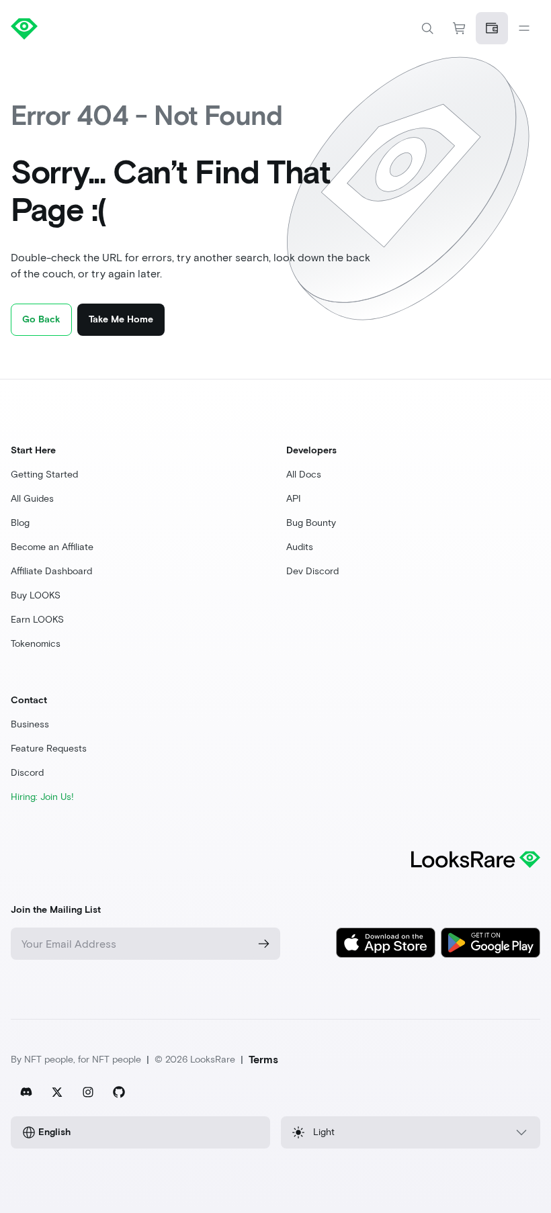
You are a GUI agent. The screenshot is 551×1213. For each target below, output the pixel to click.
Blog (20, 523)
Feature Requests (49, 748)
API (293, 498)
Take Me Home (121, 319)
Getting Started (44, 474)
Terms (263, 1059)
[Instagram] (88, 1092)
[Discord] (26, 1092)
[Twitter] (57, 1092)
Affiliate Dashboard (51, 571)
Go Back (41, 319)
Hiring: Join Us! (42, 797)
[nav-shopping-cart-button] (459, 28)
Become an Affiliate (52, 547)
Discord (27, 772)
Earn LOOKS (37, 619)
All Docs (303, 474)
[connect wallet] (492, 28)
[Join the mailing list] (264, 943)
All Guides (32, 498)
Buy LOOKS (35, 595)
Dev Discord (312, 571)
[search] (427, 28)
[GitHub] (118, 1092)
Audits (299, 547)
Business (30, 724)
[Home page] (143, 28)
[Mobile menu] (524, 28)
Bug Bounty (311, 523)
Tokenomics (35, 643)
